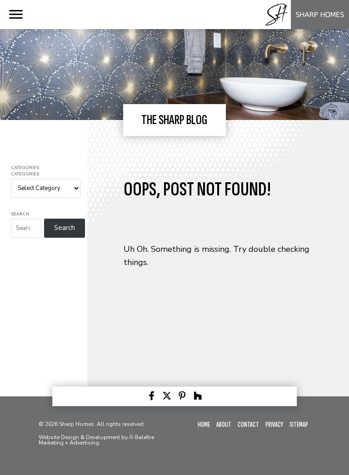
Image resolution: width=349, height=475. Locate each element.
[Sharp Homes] (305, 26)
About (223, 424)
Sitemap (298, 424)
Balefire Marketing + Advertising (96, 440)
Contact (248, 424)
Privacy (274, 424)
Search (20, 214)
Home (204, 424)
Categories (25, 168)
